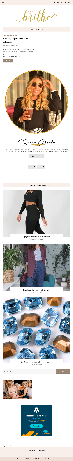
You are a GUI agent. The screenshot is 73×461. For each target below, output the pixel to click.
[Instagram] (61, 2)
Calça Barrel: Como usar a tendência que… (36, 290)
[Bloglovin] (65, 2)
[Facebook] (53, 2)
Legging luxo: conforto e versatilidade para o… (36, 236)
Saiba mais (36, 156)
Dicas (15, 35)
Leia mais (8, 60)
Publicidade (7, 35)
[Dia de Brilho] (37, 16)
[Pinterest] (57, 2)
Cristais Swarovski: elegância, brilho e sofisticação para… (36, 362)
